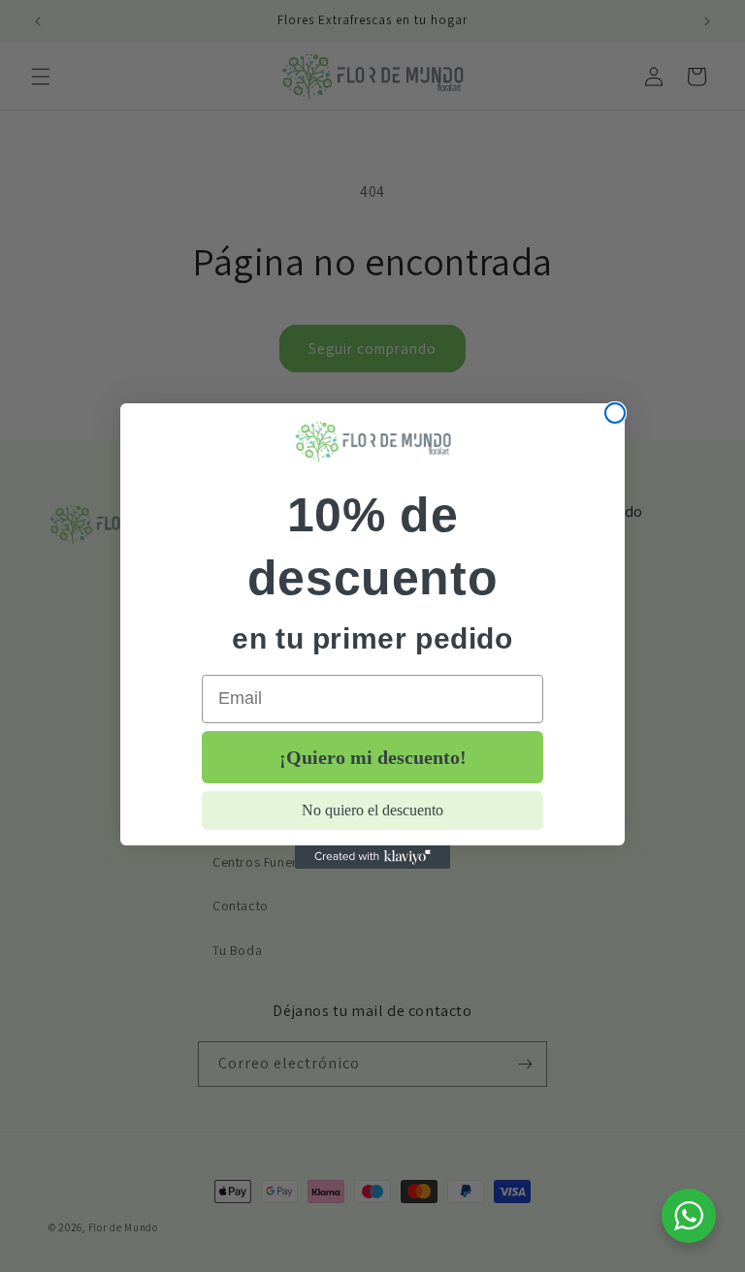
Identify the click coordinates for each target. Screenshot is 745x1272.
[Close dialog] (615, 413)
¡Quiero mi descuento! (373, 757)
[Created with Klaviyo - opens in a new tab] (372, 857)
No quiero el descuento (372, 810)
